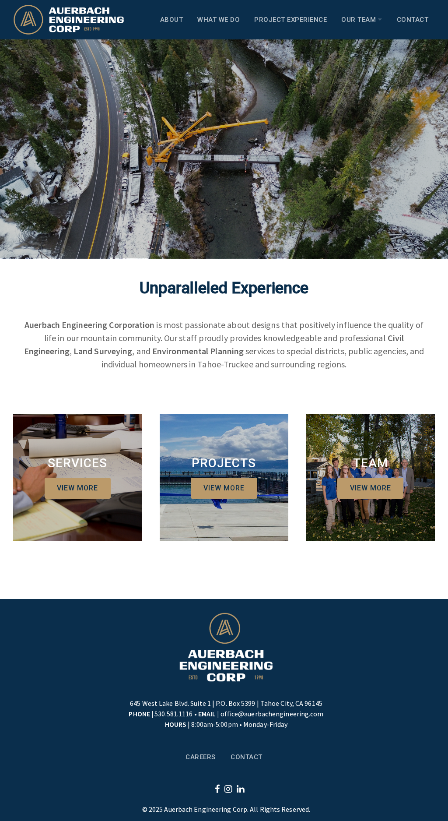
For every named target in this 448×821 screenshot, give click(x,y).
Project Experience (290, 20)
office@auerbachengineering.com (272, 713)
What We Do (218, 20)
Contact (413, 20)
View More (77, 488)
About (171, 20)
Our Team (359, 20)
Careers (201, 757)
